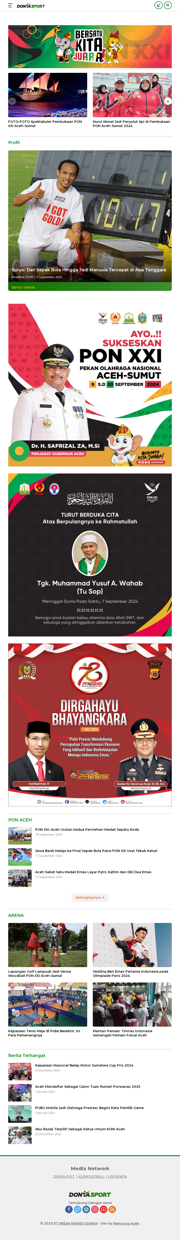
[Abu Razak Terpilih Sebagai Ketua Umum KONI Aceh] (20, 1135)
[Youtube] (103, 1210)
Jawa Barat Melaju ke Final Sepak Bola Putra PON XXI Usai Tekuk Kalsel (96, 851)
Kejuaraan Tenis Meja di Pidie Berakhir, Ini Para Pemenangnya (44, 1033)
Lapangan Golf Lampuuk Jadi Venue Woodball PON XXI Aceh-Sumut (39, 973)
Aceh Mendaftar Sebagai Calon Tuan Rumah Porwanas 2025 (87, 1087)
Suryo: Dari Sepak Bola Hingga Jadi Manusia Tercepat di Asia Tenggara (89, 269)
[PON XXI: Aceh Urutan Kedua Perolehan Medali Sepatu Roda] (20, 835)
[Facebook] (69, 1210)
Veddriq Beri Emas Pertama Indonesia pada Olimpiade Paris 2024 (130, 973)
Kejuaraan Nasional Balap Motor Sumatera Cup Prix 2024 (84, 1065)
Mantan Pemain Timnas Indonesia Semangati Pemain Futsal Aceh (122, 1033)
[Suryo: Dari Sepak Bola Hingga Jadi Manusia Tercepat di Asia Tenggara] (90, 216)
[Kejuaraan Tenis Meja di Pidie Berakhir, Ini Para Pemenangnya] (47, 1004)
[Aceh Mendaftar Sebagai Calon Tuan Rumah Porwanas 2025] (20, 1093)
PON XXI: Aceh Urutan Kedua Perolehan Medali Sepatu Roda (87, 829)
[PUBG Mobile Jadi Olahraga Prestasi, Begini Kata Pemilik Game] (20, 1114)
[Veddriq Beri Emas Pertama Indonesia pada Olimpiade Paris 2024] (132, 945)
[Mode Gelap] (158, 5)
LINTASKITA (117, 1176)
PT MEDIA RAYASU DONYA (76, 1223)
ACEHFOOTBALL (92, 1176)
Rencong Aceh (126, 1223)
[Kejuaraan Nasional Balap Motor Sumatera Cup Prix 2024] (20, 1071)
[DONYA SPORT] (30, 5)
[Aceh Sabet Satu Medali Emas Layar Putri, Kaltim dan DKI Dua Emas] (20, 878)
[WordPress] (86, 1210)
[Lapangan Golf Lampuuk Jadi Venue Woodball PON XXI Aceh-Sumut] (47, 945)
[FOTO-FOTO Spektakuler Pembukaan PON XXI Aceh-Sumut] (47, 95)
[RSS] (112, 1210)
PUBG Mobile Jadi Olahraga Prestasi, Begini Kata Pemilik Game (89, 1108)
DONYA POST (64, 1176)
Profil (30, 277)
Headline (18, 277)
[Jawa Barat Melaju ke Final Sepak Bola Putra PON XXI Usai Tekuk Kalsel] (20, 857)
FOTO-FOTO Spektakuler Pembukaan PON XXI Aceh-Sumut (45, 124)
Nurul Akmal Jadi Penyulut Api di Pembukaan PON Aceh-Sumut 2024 (131, 124)
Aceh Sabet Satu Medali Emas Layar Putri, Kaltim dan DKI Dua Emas (93, 872)
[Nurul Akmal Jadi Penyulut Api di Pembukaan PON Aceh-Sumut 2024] (132, 95)
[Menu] (11, 5)
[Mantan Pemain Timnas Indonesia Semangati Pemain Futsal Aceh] (132, 1004)
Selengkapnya (88, 897)
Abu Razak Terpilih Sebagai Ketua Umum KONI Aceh (80, 1129)
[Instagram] (95, 1210)
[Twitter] (77, 1210)
